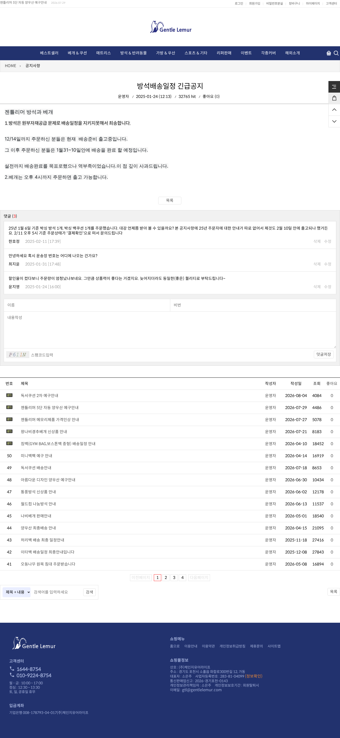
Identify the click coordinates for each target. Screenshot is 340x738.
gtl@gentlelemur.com (202, 690)
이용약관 (208, 646)
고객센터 (331, 4)
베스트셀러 (49, 53)
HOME (10, 65)
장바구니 (294, 4)
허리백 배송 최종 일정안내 (42, 540)
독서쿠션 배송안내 (36, 468)
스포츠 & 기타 (196, 53)
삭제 (317, 241)
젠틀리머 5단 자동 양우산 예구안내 (50, 407)
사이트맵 (274, 646)
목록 (169, 200)
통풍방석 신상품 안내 (38, 492)
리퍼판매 (224, 53)
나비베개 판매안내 (36, 516)
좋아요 (331, 383)
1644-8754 (29, 669)
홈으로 (175, 646)
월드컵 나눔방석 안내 (38, 504)
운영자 (270, 395)
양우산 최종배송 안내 (38, 528)
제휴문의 (256, 646)
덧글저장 (323, 354)
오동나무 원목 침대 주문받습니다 (48, 564)
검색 (89, 592)
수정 (327, 241)
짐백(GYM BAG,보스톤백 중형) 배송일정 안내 (58, 443)
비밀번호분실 (274, 4)
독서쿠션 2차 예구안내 (39, 395)
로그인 (239, 4)
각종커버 (268, 53)
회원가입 (254, 4)
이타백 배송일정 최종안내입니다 (47, 552)
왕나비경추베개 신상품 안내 (44, 431)
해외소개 (292, 53)
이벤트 (246, 53)
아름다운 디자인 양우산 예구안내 (48, 480)
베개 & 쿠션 (77, 53)
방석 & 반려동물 (133, 53)
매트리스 (103, 53)
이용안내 (190, 646)
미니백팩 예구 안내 (36, 455)
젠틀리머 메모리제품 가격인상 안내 (50, 419)
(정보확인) (254, 676)
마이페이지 (313, 4)
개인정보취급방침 (232, 646)
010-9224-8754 (34, 675)
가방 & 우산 (165, 53)
